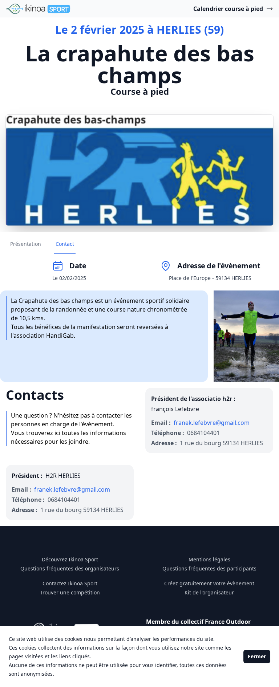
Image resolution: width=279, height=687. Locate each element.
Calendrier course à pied (228, 9)
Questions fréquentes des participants (209, 568)
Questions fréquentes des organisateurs (69, 568)
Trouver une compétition (70, 592)
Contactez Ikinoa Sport (70, 583)
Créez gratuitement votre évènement (209, 583)
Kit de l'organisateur (209, 592)
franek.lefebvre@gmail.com (212, 423)
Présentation (25, 243)
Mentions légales (209, 559)
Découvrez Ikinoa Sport (70, 559)
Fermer (257, 656)
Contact (65, 243)
